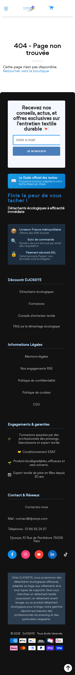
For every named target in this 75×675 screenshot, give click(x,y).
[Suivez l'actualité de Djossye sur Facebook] (13, 554)
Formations (36, 304)
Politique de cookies (36, 392)
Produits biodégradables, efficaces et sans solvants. (39, 463)
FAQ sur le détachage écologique (36, 326)
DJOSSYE (29, 633)
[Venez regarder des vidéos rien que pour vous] (40, 554)
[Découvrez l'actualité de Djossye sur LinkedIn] (53, 554)
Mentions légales (36, 356)
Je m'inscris (36, 151)
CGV (36, 404)
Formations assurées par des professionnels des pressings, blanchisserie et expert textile (39, 439)
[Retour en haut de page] (68, 668)
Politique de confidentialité (36, 380)
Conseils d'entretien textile (36, 316)
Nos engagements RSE (36, 368)
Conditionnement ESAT (39, 452)
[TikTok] (66, 554)
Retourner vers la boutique (26, 71)
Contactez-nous (36, 507)
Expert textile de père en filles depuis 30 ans (39, 475)
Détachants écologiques (36, 292)
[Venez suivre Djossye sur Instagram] (26, 554)
